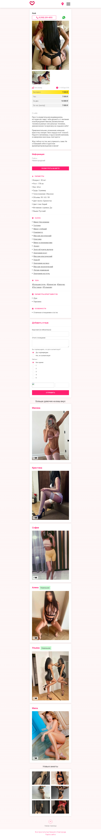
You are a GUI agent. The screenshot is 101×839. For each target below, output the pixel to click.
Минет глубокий (40, 229)
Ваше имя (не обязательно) (41, 330)
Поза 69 (37, 260)
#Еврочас (61, 284)
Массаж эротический (42, 236)
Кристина (37, 467)
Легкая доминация (41, 270)
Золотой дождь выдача (43, 249)
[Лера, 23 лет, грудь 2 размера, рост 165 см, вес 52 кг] (41, 778)
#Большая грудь (39, 284)
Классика (37, 239)
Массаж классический (43, 256)
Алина (35, 587)
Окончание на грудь (42, 274)
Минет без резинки (41, 222)
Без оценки (39, 362)
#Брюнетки (51, 284)
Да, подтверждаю (42, 352)
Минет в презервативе (43, 243)
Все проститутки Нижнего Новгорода (50, 832)
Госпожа (37, 225)
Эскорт (36, 246)
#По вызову (47, 287)
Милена (36, 408)
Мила (35, 708)
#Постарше (37, 287)
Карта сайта (51, 834)
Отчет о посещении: (39, 338)
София (35, 527)
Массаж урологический (43, 267)
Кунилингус (38, 232)
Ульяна (36, 648)
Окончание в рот (40, 253)
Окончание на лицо (41, 263)
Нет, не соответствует (43, 355)
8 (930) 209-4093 (45, 18)
